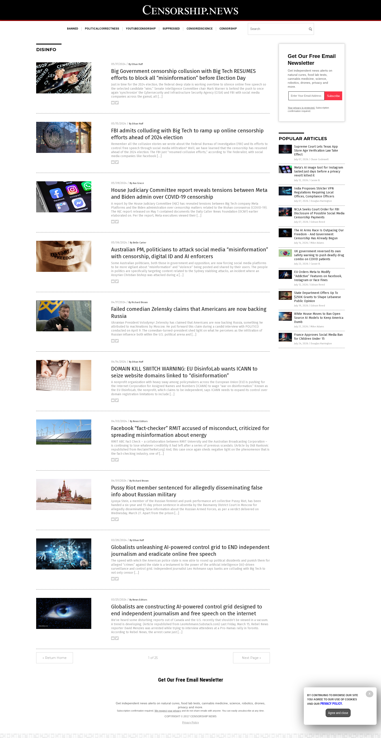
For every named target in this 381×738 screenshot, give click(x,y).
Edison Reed (318, 222)
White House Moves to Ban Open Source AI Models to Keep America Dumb (318, 318)
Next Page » (251, 658)
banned (72, 28)
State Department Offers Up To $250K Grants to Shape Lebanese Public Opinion (317, 297)
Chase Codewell (320, 159)
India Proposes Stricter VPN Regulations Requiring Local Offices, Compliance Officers (314, 192)
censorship (228, 28)
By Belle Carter (138, 242)
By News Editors (139, 421)
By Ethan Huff (136, 64)
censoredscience (200, 28)
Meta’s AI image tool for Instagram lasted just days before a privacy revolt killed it (318, 171)
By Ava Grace (137, 183)
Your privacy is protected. (301, 107)
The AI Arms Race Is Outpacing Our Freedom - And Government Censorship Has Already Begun (319, 234)
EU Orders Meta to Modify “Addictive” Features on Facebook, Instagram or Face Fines (318, 276)
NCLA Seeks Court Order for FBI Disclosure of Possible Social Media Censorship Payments (319, 213)
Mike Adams (317, 242)
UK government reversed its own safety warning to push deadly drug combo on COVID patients (319, 255)
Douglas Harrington (321, 201)
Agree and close (338, 713)
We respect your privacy (168, 710)
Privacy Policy (190, 722)
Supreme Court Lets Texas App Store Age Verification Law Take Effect (316, 150)
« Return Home (55, 658)
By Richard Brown (138, 302)
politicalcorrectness (102, 28)
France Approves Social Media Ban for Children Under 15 (318, 337)
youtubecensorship (141, 28)
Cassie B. (315, 180)
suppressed (171, 28)
